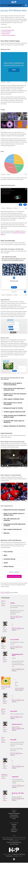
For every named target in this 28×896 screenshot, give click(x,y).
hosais (2, 737)
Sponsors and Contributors (8, 35)
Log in (2, 592)
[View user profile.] (5, 625)
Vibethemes (4, 774)
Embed (9, 129)
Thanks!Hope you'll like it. (17, 654)
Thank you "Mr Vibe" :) (18, 793)
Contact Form (14, 829)
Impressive (15, 776)
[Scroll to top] (14, 860)
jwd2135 (3, 709)
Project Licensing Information (14, 842)
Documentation (14, 815)
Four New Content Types (8, 30)
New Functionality (6, 32)
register (7, 592)
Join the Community (8, 839)
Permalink (3, 605)
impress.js (17, 231)
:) (12, 624)
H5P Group (22, 854)
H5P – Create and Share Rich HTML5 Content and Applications (14, 2)
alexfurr (3, 601)
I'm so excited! (14, 639)
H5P (14, 850)
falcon (4, 627)
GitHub (14, 828)
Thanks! (12, 603)
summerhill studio (5, 686)
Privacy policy (9, 856)
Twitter (14, 826)
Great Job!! (13, 739)
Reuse (4, 129)
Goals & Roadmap (14, 817)
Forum (14, 818)
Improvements (5, 33)
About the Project (14, 844)
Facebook (14, 824)
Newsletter (14, 831)
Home (14, 811)
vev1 (2, 643)
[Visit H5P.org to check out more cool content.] (26, 129)
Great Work (13, 711)
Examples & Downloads (14, 813)
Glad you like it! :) (17, 724)
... (15, 679)
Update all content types (14, 576)
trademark (15, 854)
